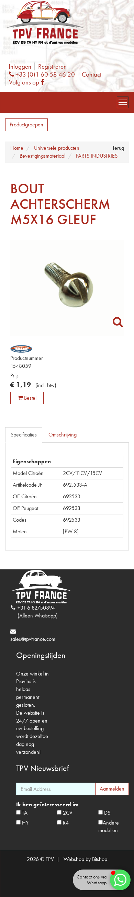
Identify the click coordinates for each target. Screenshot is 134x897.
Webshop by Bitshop (85, 859)
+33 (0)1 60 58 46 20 (44, 74)
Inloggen (20, 66)
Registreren (52, 66)
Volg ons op (28, 82)
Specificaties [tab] (24, 434)
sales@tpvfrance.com (32, 639)
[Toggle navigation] (123, 102)
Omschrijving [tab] (62, 434)
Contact (91, 74)
